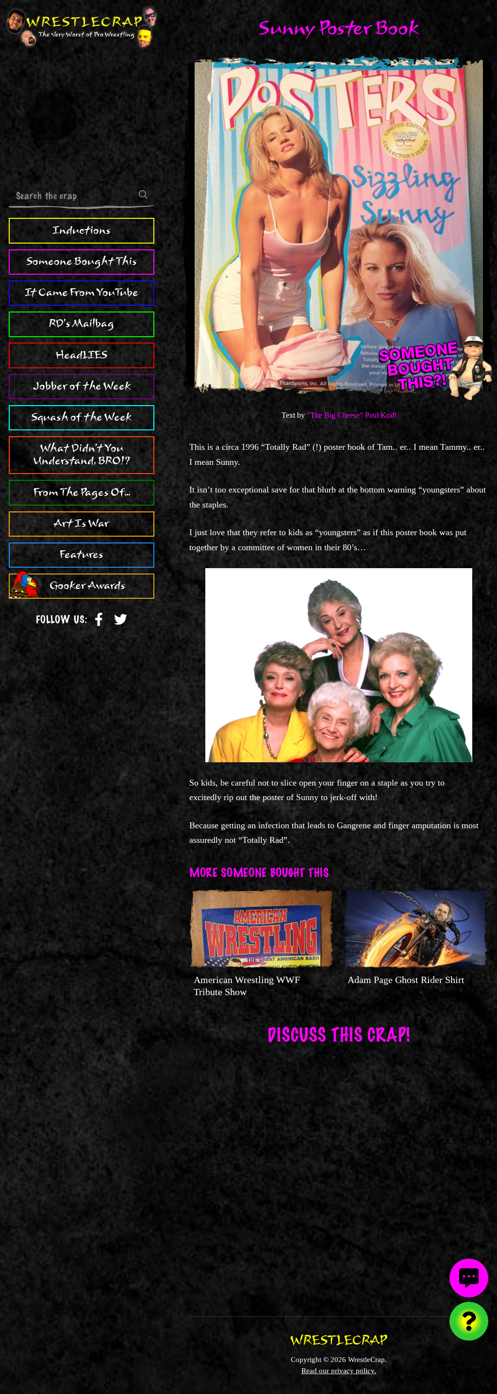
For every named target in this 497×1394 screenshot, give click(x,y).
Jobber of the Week (82, 386)
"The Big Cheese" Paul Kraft (352, 415)
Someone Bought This (82, 261)
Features (81, 554)
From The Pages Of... (81, 492)
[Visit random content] (468, 1321)
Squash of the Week (82, 417)
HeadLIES (81, 355)
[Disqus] (338, 1173)
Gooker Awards (87, 585)
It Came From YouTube (81, 292)
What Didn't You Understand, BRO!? (81, 454)
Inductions (81, 230)
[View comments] (468, 1278)
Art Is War (81, 523)
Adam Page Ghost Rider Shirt (406, 979)
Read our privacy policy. (338, 1370)
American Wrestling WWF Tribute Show (247, 985)
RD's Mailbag (81, 323)
